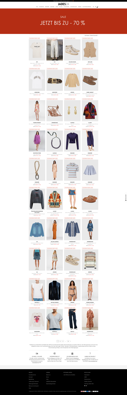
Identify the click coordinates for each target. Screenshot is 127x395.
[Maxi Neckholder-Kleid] (54, 229)
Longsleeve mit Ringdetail (72, 154)
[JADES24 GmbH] (63, 4)
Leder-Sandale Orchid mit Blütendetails (54, 123)
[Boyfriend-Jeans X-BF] (54, 49)
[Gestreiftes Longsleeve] (90, 260)
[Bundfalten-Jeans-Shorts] (37, 260)
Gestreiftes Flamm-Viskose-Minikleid (54, 273)
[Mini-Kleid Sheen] (37, 141)
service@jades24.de (93, 361)
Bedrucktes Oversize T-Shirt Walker (37, 93)
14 (68, 341)
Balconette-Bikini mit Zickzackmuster (72, 303)
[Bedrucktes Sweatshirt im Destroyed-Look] (37, 319)
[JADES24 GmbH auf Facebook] (85, 386)
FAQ (30, 388)
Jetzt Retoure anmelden (69, 374)
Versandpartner (35, 362)
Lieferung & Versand (34, 381)
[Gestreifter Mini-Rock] (90, 170)
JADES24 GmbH (40, 391)
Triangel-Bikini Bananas (90, 303)
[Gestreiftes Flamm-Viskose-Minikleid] (54, 260)
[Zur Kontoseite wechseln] (96, 7)
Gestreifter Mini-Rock (90, 183)
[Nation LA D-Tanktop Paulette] (37, 290)
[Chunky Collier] (37, 170)
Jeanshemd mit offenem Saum (37, 242)
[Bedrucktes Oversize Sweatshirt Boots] (37, 199)
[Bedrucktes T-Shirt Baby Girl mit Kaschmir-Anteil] (37, 49)
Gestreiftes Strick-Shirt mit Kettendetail (72, 183)
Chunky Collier (37, 183)
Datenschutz (87, 379)
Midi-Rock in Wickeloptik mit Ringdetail (90, 154)
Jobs (47, 379)
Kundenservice (85, 359)
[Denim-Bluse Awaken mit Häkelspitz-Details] (72, 229)
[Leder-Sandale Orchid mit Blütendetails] (54, 110)
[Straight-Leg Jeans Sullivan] (72, 319)
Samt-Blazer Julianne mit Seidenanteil (55, 303)
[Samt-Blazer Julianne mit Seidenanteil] (54, 290)
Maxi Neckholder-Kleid (54, 242)
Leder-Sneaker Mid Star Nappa (72, 63)
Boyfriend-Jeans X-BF (54, 63)
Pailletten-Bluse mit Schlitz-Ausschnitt (72, 93)
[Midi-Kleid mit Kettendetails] (54, 170)
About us (48, 374)
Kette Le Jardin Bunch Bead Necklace (54, 154)
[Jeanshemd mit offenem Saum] (37, 229)
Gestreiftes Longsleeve (90, 273)
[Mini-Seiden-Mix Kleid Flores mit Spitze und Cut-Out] (37, 110)
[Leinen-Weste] (90, 49)
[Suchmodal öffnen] (94, 7)
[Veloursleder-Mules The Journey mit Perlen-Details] (90, 199)
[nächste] (77, 1)
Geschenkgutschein (50, 383)
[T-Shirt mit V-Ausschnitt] (54, 319)
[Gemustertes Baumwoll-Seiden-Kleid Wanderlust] (90, 319)
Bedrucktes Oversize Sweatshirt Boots (37, 213)
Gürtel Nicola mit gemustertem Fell (54, 93)
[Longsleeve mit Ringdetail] (72, 141)
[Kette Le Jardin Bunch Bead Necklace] (54, 141)
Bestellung (31, 379)
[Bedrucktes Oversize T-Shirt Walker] (37, 80)
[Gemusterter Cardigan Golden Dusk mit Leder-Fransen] (54, 199)
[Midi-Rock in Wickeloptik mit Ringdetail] (90, 141)
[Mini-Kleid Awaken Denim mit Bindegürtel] (90, 229)
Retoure (53, 358)
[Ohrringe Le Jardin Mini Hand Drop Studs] (72, 110)
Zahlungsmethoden (33, 383)
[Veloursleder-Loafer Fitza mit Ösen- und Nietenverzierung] (90, 80)
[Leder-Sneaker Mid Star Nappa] (72, 49)
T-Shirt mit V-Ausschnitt (55, 332)
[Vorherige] (49, 1)
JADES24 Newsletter (51, 381)
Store (47, 377)
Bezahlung (76, 358)
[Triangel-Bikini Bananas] (90, 290)
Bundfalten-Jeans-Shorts (37, 273)
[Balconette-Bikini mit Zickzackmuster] (72, 290)
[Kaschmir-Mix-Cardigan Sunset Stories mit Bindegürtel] (90, 110)
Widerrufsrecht (88, 381)
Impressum (87, 374)
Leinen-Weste (90, 63)
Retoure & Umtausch (34, 386)
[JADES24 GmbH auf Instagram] (86, 386)
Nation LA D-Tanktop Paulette (37, 303)
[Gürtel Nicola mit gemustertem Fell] (54, 80)
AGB (85, 377)
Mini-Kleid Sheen (37, 154)
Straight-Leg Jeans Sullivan (72, 332)
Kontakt (31, 377)
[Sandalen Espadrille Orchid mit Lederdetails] (72, 260)
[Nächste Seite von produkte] (70, 341)
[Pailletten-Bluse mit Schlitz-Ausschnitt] (72, 80)
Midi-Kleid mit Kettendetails (54, 183)
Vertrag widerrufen (89, 383)
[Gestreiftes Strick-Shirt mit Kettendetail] (72, 170)
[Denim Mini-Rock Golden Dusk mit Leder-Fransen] (72, 199)
